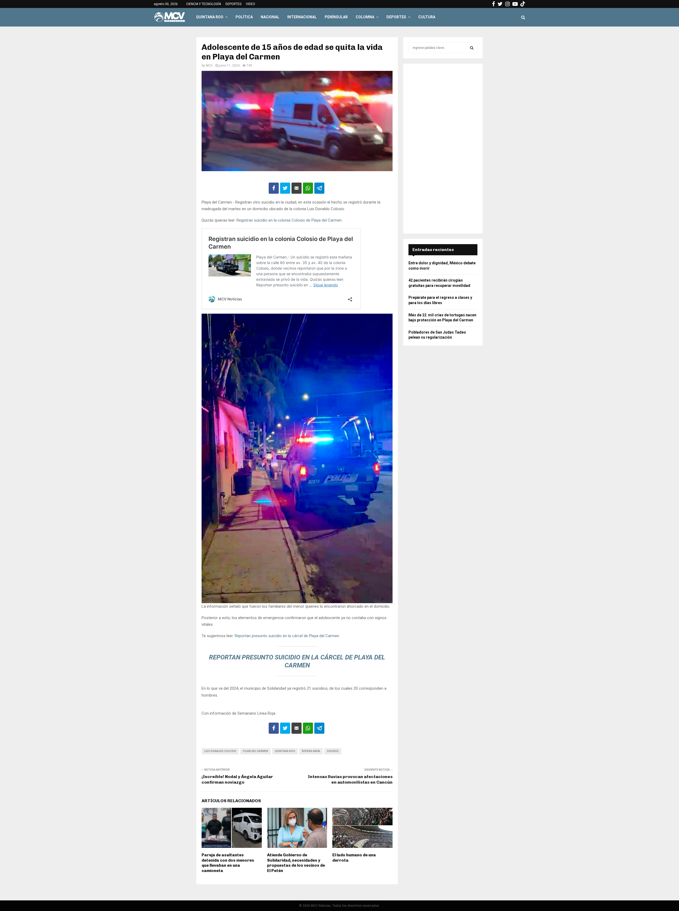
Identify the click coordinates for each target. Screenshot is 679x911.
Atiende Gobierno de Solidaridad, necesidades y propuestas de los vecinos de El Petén (296, 863)
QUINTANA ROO (209, 17)
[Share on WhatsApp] (308, 188)
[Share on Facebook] (274, 188)
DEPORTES (233, 4)
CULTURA (426, 17)
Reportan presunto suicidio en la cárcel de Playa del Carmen (287, 635)
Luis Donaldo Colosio (220, 751)
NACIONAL (270, 17)
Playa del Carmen (255, 751)
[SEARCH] (471, 47)
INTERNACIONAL (302, 17)
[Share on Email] (296, 188)
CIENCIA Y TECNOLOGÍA (203, 4)
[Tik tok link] (522, 4)
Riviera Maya (311, 751)
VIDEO (250, 4)
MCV (209, 65)
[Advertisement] (442, 148)
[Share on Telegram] (319, 188)
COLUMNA (365, 17)
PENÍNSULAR (336, 17)
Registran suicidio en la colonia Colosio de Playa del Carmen (289, 220)
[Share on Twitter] (285, 188)
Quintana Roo (285, 751)
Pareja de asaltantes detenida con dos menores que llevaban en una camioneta (228, 863)
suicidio (333, 751)
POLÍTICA (244, 17)
